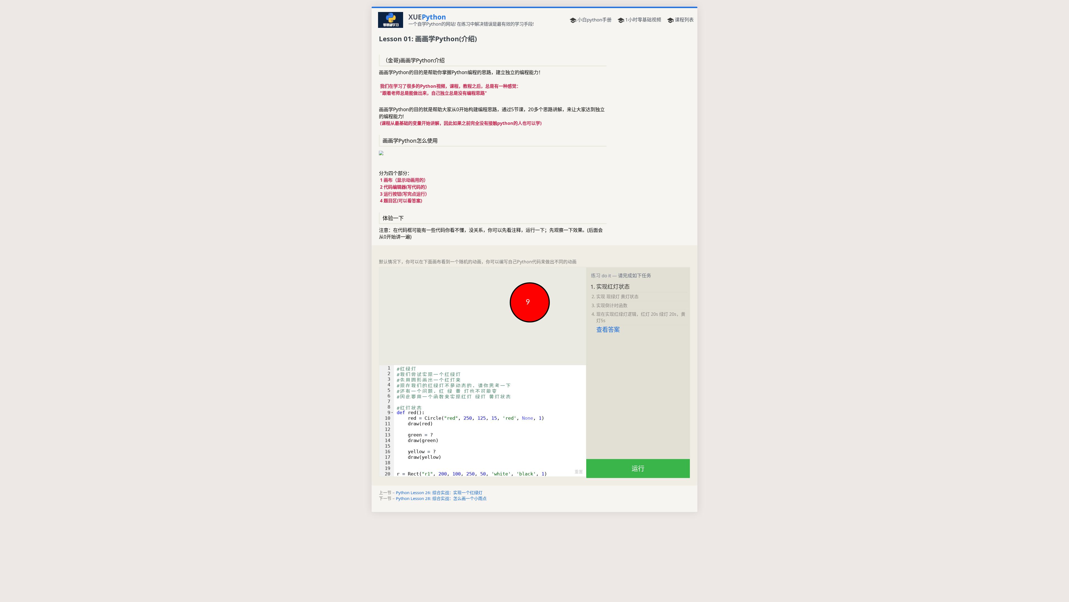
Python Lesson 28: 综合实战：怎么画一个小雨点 (441, 498)
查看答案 (608, 329)
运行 (638, 468)
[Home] (390, 20)
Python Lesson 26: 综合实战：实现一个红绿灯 (439, 492)
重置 (579, 471)
